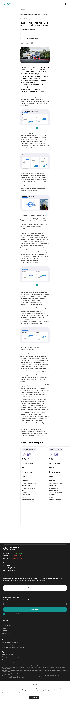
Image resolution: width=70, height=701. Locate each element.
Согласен (34, 697)
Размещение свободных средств (11, 657)
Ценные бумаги (6, 625)
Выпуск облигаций (7, 654)
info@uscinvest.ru (10, 570)
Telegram (8, 565)
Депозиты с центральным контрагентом (13, 647)
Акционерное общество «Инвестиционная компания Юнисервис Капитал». (22, 666)
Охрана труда (6, 633)
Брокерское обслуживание (10, 645)
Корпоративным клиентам (10, 652)
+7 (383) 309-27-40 (11, 568)
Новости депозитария (8, 636)
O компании (5, 620)
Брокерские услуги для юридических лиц (14, 662)
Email (7, 604)
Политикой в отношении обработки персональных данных (19, 693)
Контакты (5, 630)
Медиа (4, 628)
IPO (3, 659)
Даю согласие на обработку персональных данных (20, 614)
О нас (3, 623)
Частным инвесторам (8, 640)
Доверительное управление (10, 642)
